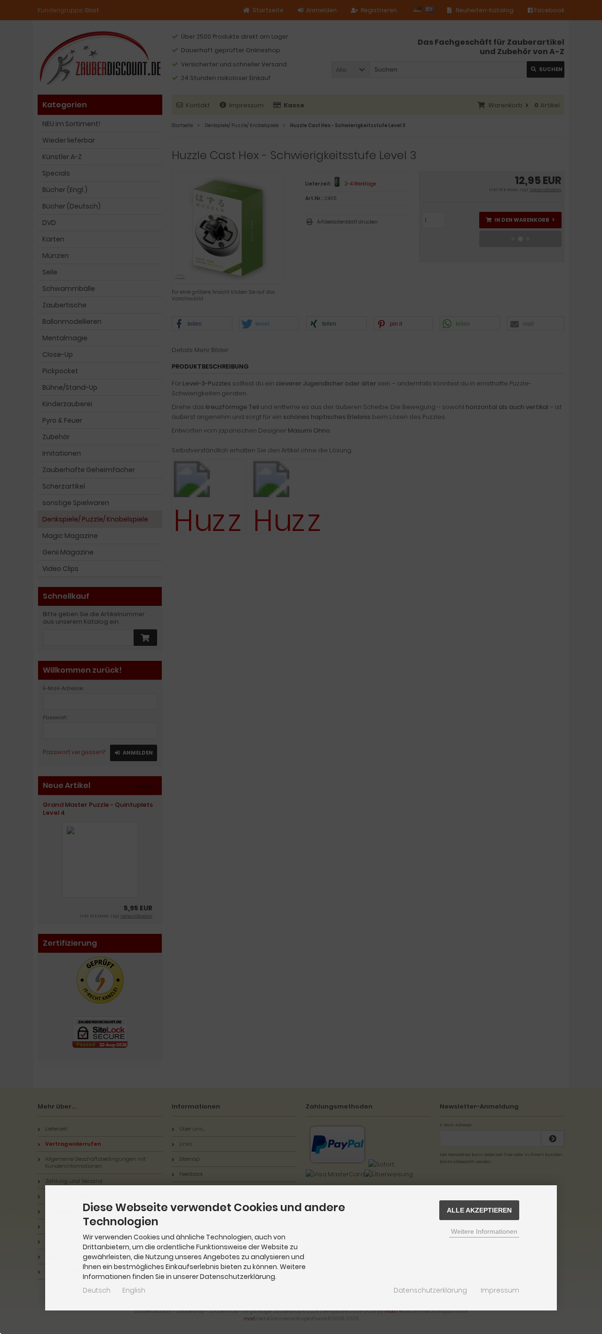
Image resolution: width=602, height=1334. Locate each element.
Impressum (500, 1290)
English (133, 1290)
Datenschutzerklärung (430, 1290)
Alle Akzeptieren (479, 1210)
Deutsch (97, 1290)
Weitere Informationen (484, 1231)
